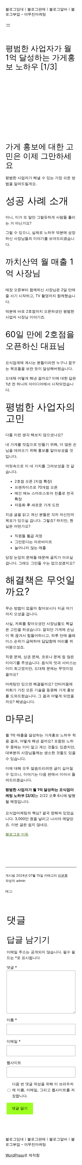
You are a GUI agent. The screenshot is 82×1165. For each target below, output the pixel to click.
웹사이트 (14, 1062)
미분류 (63, 875)
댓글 (12, 967)
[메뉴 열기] (8, 25)
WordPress (14, 1155)
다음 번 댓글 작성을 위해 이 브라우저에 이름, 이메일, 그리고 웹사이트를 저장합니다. (43, 1090)
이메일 (13, 1041)
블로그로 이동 (16, 834)
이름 (12, 1019)
